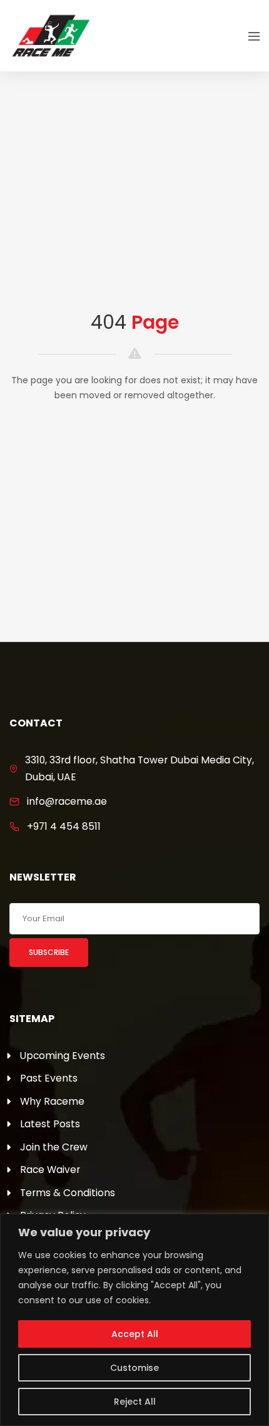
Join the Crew (54, 1147)
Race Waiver (50, 1169)
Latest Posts (50, 1123)
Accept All (134, 1334)
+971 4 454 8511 (64, 826)
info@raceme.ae (67, 801)
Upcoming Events (62, 1055)
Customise (134, 1367)
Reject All (135, 1401)
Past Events (49, 1078)
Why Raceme (52, 1101)
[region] (134, 1320)
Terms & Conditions (67, 1192)
